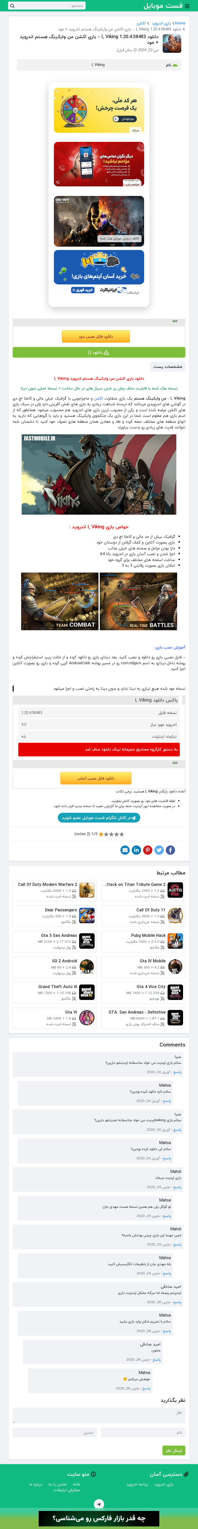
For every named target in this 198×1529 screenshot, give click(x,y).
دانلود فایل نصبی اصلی (95, 778)
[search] (12, 6)
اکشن (141, 23)
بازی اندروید (161, 23)
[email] (125, 850)
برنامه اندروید (137, 1484)
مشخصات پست (167, 366)
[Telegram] (99, 1504)
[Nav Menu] (187, 5)
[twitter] (159, 850)
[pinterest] (147, 850)
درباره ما (35, 1484)
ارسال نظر (174, 1450)
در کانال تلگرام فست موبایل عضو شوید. (96, 817)
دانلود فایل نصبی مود (96, 336)
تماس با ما (57, 1484)
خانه (76, 1484)
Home (180, 23)
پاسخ (177, 1072)
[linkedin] (136, 850)
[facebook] (170, 850)
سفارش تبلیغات (66, 1490)
